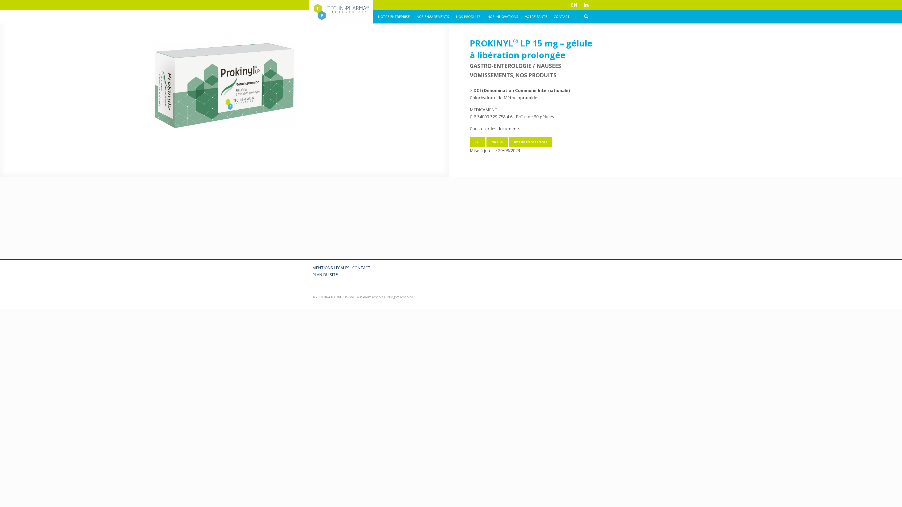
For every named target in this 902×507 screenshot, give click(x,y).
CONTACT (361, 267)
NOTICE (497, 142)
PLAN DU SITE (325, 274)
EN (574, 5)
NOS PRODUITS (535, 75)
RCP (477, 142)
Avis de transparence (530, 142)
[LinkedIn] (586, 4)
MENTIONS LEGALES (330, 267)
